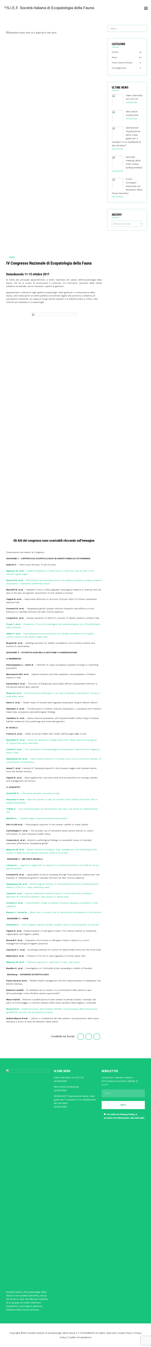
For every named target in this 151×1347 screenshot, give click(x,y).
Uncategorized (119, 68)
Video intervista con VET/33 (68, 1077)
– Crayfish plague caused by (36, 818)
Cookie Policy (125, 1333)
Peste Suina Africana (122, 62)
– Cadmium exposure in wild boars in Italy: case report (43, 962)
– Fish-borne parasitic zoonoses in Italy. (33, 793)
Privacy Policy (128, 1114)
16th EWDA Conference (66, 1087)
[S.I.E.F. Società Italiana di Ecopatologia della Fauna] (49, 7)
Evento (115, 52)
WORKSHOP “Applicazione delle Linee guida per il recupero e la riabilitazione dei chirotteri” (75, 1100)
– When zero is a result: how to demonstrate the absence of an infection (53, 912)
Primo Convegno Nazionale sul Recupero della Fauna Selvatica (127, 186)
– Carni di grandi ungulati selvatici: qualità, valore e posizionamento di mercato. (53, 924)
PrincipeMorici (83, 1337)
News (12, 257)
